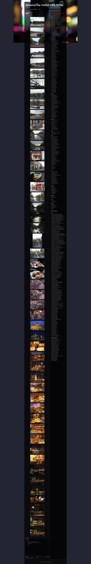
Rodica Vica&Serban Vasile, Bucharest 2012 (56, 258)
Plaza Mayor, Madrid (53, 74)
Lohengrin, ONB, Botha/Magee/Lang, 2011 (55, 264)
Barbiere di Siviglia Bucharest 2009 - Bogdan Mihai (56, 308)
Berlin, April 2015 (53, 26)
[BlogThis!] (26, 13)
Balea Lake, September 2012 (54, 148)
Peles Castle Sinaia (53, 167)
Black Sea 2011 (53, 155)
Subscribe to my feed (53, 15)
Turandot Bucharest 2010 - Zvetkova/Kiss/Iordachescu (57, 295)
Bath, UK (52, 77)
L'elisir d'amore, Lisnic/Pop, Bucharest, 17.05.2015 (56, 219)
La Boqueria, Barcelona (53, 64)
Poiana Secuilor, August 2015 (54, 136)
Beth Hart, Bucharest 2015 (54, 95)
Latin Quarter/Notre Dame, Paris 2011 (55, 62)
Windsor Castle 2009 (53, 84)
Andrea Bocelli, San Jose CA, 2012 (55, 100)
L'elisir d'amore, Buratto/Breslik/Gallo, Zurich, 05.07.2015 (57, 216)
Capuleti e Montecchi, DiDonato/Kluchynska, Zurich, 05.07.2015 (58, 217)
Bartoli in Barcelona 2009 (54, 334)
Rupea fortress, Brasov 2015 (54, 140)
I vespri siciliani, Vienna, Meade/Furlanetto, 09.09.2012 (57, 253)
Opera (39, 9)
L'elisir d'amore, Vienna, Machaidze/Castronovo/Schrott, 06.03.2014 (58, 242)
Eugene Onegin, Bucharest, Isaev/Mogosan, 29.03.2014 (57, 240)
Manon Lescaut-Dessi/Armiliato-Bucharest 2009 (56, 319)
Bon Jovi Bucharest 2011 (54, 103)
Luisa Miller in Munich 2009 (54, 323)
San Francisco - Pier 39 (53, 127)
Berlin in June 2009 (53, 88)
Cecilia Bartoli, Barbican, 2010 (54, 278)
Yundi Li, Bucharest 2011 (54, 342)
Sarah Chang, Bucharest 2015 (54, 338)
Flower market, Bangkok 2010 (54, 174)
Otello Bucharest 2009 (53, 320)
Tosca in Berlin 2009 (53, 330)
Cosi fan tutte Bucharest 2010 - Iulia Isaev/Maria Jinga (57, 304)
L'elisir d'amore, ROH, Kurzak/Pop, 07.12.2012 (56, 250)
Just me (52, 209)
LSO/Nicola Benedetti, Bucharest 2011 (55, 341)
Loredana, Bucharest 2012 (54, 99)
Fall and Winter (52, 166)
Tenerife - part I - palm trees (54, 71)
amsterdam (28, 538)
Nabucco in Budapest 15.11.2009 (54, 311)
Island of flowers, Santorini (54, 78)
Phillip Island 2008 (53, 192)
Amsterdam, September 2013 (54, 44)
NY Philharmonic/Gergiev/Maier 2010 (55, 345)
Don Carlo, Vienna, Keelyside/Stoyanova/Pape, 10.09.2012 (57, 252)
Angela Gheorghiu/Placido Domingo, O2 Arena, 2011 (56, 267)
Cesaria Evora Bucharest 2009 (54, 107)
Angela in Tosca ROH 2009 (54, 327)
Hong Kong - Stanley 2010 (54, 178)
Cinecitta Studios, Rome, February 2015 (55, 27)
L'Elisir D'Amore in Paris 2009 (54, 315)
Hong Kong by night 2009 (54, 182)
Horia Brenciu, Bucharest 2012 (54, 101)
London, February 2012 (53, 56)
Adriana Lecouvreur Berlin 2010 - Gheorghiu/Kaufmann (57, 289)
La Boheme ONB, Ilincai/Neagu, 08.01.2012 (55, 261)
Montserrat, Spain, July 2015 (54, 22)
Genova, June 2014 (53, 37)
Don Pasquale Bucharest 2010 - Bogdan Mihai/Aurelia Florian (57, 305)
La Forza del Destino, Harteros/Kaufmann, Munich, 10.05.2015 (57, 220)
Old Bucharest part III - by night (54, 160)
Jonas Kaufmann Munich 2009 (54, 324)
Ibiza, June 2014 (53, 36)
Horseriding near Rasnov (53, 163)
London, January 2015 (53, 29)
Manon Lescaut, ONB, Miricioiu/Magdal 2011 (56, 275)
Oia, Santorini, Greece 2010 (54, 82)
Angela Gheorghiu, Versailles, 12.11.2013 (55, 245)
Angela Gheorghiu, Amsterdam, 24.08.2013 (55, 246)
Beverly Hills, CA (53, 123)
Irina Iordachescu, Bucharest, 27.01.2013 (55, 249)
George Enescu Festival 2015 (33, 9)
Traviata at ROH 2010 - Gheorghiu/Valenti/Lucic (56, 293)
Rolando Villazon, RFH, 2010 (54, 280)
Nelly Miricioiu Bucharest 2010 (54, 286)
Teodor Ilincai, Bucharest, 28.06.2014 (55, 236)
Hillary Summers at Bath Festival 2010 (55, 349)
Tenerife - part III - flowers (54, 69)
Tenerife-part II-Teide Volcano (54, 70)
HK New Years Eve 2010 (53, 177)
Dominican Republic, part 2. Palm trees (55, 133)
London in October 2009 (53, 85)
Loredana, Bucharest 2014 (54, 97)
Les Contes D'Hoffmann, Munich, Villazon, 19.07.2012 (57, 254)
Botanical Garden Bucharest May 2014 (55, 144)
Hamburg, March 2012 (53, 55)
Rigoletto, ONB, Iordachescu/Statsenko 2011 (56, 271)
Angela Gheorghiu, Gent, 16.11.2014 (55, 232)
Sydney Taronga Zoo (53, 189)
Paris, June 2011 (53, 58)
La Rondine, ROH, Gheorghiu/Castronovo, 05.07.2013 (56, 247)
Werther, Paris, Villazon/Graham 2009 (55, 335)
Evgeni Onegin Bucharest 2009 (54, 312)
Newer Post (27, 556)
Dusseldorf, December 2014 (54, 30)
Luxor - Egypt (52, 200)
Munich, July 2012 (53, 52)
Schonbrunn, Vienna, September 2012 (55, 51)
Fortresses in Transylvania (54, 164)
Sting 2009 (52, 110)
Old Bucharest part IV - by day (54, 159)
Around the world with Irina (44, 5)
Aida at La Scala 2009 (53, 328)
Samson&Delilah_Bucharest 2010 (54, 300)
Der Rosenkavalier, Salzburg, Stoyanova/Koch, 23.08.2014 (57, 233)
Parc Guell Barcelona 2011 (54, 66)
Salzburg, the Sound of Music (54, 32)
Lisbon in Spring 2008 (53, 92)
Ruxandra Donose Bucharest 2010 (54, 350)
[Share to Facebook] (27, 13)
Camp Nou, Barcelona (53, 63)
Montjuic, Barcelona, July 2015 (54, 21)
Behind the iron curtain (53, 204)
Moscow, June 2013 (53, 49)
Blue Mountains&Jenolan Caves (54, 190)
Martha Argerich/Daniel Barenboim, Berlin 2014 (56, 339)
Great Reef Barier (53, 193)
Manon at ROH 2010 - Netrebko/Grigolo (55, 294)
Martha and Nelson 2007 (53, 360)
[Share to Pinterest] (28, 13)
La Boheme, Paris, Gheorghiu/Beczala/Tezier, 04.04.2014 (57, 239)
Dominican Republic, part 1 (54, 134)
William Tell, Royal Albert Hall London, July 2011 (56, 265)
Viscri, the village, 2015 (53, 142)
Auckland (52, 196)
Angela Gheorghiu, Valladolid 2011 (54, 269)
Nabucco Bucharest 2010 (54, 306)
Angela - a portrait (53, 205)
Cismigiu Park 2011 (53, 156)
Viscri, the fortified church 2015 (54, 141)
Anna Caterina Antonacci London (54, 309)
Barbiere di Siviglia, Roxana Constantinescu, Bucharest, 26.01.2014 (58, 243)
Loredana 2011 (52, 104)
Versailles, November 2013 (54, 43)
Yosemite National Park (53, 125)
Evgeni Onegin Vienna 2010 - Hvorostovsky (55, 297)
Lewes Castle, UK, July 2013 (54, 47)
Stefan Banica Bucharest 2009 (54, 106)
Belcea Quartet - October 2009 (54, 354)
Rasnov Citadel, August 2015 (54, 138)
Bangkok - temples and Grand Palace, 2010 (55, 175)
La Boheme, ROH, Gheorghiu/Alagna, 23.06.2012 (56, 256)
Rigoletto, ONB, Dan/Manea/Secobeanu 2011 (56, 276)
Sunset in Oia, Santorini (53, 81)
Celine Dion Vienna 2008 (53, 114)
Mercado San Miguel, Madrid (54, 75)
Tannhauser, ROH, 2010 (53, 279)
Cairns (52, 194)
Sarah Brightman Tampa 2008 (54, 111)
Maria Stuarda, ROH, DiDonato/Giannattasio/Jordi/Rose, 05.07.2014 (58, 235)
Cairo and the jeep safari (53, 201)
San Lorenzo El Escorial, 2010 (54, 73)
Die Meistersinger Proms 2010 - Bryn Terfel (55, 290)
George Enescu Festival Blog (54, 211)
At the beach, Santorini (53, 80)
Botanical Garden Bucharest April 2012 (55, 152)
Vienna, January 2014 (53, 41)
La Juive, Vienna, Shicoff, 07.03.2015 (55, 225)
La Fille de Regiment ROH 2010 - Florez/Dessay (56, 298)
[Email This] (25, 13)
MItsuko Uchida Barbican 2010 (54, 346)
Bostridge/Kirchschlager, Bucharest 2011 (55, 263)
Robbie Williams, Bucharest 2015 (54, 96)
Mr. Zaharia (52, 208)
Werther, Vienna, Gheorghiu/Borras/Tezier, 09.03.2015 (56, 226)
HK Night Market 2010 (53, 179)
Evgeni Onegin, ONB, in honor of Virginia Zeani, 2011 (56, 272)
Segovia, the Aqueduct (53, 59)
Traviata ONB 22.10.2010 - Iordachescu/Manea (56, 287)
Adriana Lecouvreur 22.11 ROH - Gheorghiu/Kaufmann (57, 282)
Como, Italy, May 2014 (53, 38)
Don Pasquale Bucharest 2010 (54, 302)
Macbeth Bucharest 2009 (54, 313)
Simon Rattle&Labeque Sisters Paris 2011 (55, 343)
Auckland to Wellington (53, 197)
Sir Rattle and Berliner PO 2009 (54, 356)
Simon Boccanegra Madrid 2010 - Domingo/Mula (56, 291)
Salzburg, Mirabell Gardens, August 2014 (55, 34)
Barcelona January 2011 (53, 67)
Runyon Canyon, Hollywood (54, 122)
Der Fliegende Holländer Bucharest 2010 (55, 301)
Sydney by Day (53, 186)
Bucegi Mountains (53, 162)
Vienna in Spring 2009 (53, 89)
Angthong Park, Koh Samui (54, 171)
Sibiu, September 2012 (53, 149)
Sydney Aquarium (53, 188)
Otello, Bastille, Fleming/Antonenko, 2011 (55, 268)
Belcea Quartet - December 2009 (54, 352)
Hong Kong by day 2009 (53, 181)
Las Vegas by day (53, 121)
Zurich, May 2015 (53, 25)
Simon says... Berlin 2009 (54, 357)
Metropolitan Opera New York (54, 129)
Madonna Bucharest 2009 (54, 108)
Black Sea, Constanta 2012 (54, 151)
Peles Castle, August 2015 (54, 137)
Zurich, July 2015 (53, 23)
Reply (28, 544)
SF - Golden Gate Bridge (53, 126)
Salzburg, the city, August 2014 (54, 33)
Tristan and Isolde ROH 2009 (54, 317)
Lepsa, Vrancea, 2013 (53, 145)
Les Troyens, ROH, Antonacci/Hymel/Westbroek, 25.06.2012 (57, 257)
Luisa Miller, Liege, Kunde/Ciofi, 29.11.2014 (55, 231)
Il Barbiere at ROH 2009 (53, 326)
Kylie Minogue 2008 (53, 115)
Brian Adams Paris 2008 (53, 112)
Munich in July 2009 (53, 86)
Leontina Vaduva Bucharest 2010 (54, 283)
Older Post (47, 556)
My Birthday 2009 (53, 207)
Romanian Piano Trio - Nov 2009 (54, 353)
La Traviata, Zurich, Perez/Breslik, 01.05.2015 (56, 222)
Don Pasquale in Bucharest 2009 (54, 331)
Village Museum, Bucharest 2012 (54, 153)
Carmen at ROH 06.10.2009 (54, 316)
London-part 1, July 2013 (53, 48)
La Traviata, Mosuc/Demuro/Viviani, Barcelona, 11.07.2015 (57, 215)
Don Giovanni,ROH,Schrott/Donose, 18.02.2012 (56, 260)
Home (27, 9)
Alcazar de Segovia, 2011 (54, 60)
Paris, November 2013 (53, 45)
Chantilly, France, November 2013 (54, 40)
